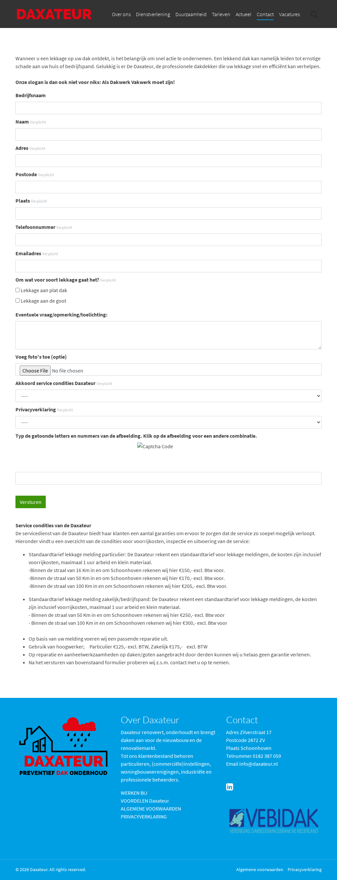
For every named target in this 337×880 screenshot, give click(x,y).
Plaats (31, 200)
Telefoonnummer (43, 227)
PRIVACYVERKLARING (144, 816)
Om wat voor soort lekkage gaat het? (65, 279)
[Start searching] (314, 14)
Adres (30, 148)
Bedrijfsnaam (30, 95)
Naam (30, 121)
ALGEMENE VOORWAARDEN (151, 808)
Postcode (34, 174)
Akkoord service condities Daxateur (63, 383)
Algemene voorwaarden (259, 869)
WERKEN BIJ (134, 792)
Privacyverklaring (44, 409)
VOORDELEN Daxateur (145, 800)
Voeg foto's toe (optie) (41, 356)
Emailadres (36, 253)
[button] (121, 14)
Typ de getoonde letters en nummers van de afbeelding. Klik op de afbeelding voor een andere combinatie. (136, 435)
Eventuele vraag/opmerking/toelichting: (61, 314)
